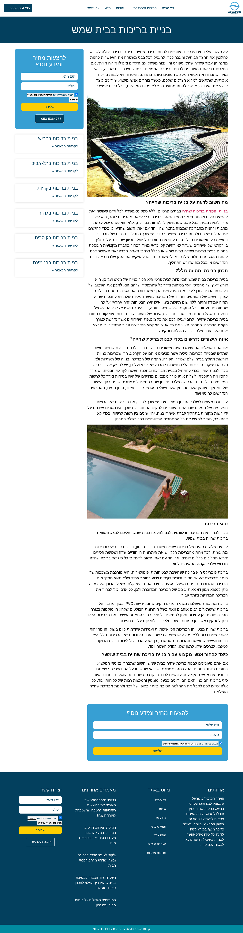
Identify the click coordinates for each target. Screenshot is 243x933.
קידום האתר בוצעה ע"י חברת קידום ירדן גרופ (121, 929)
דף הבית (168, 8)
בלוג (107, 8)
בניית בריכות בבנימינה (55, 262)
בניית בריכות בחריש (58, 138)
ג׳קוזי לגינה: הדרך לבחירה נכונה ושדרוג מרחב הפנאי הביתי (97, 860)
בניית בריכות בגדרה (58, 213)
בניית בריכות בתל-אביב (55, 163)
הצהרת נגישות (157, 844)
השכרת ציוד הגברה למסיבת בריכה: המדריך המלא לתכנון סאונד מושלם (95, 883)
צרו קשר (93, 8)
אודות (120, 8)
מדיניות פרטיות (187, 743)
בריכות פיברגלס (145, 8)
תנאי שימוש (158, 826)
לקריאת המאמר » (65, 146)
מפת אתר (160, 835)
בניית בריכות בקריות (57, 188)
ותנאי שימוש (170, 743)
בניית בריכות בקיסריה (56, 237)
